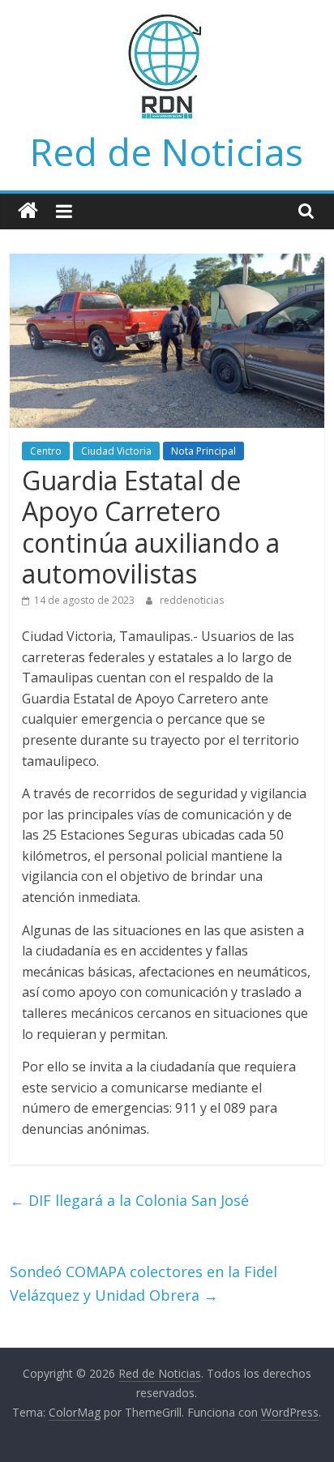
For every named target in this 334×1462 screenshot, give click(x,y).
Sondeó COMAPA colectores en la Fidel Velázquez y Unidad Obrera (143, 1283)
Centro (46, 451)
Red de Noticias (166, 151)
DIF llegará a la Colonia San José (129, 1200)
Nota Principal (203, 451)
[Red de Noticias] (28, 211)
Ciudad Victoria (116, 451)
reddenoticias (192, 600)
